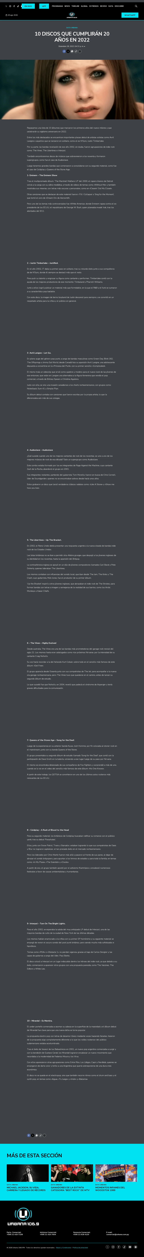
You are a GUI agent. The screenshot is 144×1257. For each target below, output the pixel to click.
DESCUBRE (119, 6)
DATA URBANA (72, 28)
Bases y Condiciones (63, 1248)
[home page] (72, 15)
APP (44, 6)
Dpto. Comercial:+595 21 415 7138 (15, 1233)
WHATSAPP (129, 15)
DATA (110, 6)
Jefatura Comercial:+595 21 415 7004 (48, 1233)
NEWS (67, 6)
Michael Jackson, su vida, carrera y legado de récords (26, 1189)
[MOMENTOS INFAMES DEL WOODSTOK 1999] (116, 1173)
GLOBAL (84, 6)
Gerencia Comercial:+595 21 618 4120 (81, 1233)
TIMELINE (75, 6)
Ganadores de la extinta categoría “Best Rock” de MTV (70, 1189)
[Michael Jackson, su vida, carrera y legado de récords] (28, 1173)
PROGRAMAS (57, 6)
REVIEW (103, 6)
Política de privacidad (80, 1248)
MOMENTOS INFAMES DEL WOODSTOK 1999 (110, 1189)
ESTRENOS (94, 6)
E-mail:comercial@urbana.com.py (117, 1233)
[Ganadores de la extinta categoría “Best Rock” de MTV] (72, 1173)
